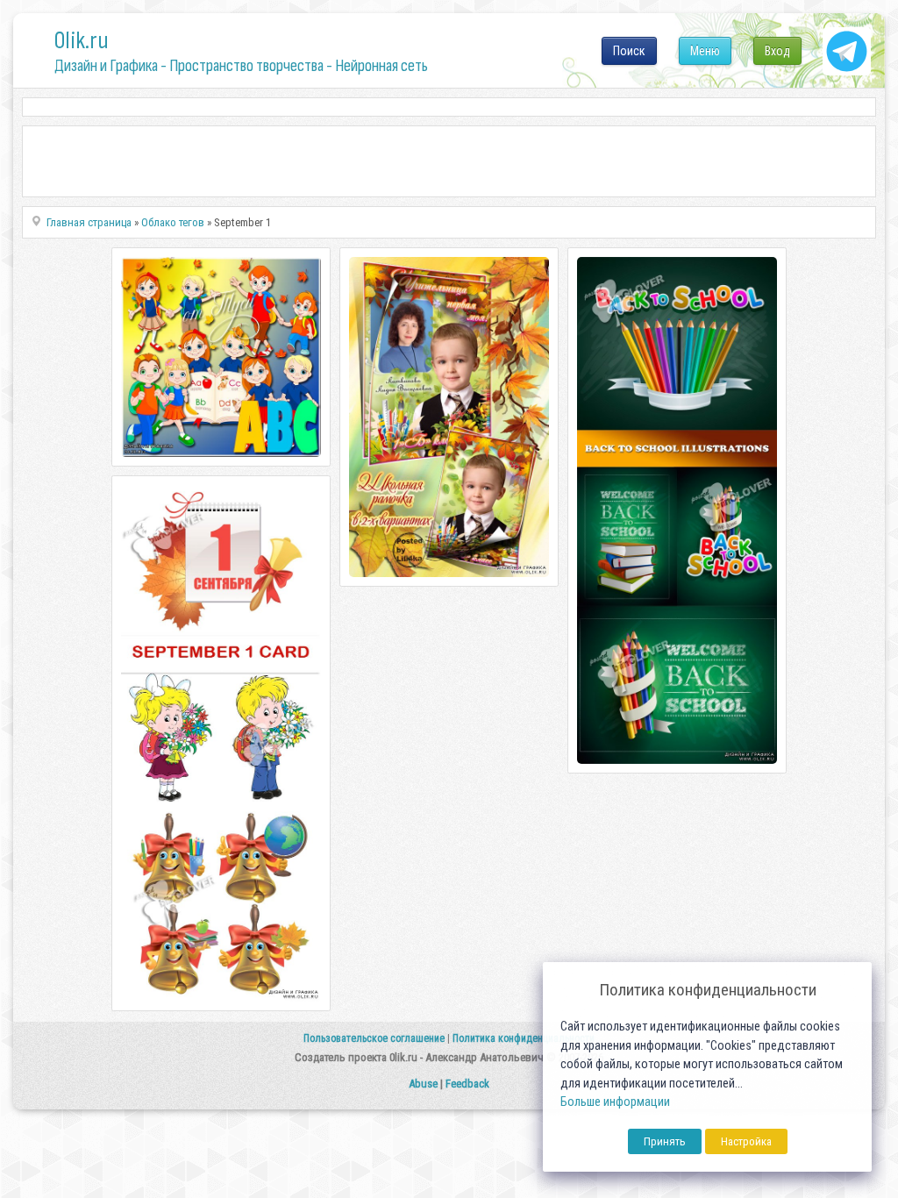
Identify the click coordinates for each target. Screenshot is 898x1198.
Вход (777, 51)
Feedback (467, 1083)
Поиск (629, 51)
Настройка (746, 1141)
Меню (705, 51)
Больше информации (615, 1102)
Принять (665, 1141)
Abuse (423, 1083)
